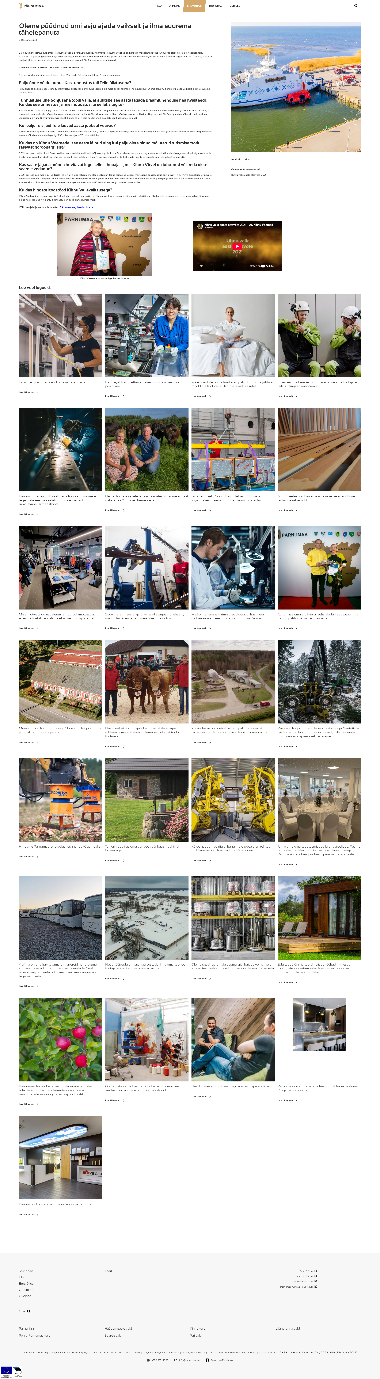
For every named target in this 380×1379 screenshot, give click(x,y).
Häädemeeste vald (118, 1328)
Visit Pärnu (306, 1271)
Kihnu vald (197, 1328)
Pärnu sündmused (302, 1281)
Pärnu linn (26, 1328)
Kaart (108, 1271)
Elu (159, 6)
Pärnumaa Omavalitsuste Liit (296, 1287)
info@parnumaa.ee (189, 1360)
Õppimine (174, 6)
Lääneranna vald (288, 1328)
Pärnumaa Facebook (222, 1360)
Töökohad (216, 6)
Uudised (235, 6)
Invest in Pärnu (304, 1276)
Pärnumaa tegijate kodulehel (77, 207)
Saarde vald (113, 1335)
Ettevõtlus (194, 6)
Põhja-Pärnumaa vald (34, 1335)
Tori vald (196, 1335)
